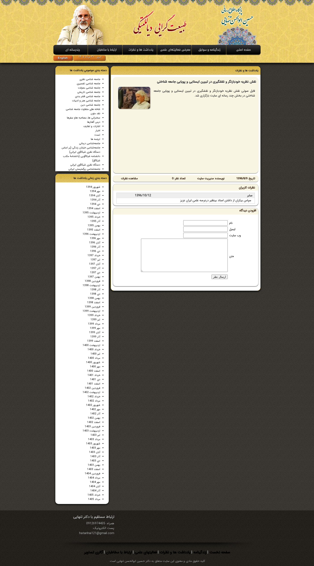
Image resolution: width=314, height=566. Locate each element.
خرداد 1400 (94, 349)
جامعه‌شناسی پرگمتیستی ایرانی (84, 169)
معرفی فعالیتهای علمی (175, 49)
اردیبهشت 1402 (91, 392)
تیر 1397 (95, 260)
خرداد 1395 (94, 217)
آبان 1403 (94, 452)
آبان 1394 (94, 196)
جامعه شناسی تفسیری (88, 83)
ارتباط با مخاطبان (107, 49)
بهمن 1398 (94, 298)
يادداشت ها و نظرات (141, 49)
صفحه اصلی (243, 49)
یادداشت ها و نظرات (174, 552)
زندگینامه (199, 552)
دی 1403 (95, 461)
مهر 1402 (95, 409)
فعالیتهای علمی (145, 552)
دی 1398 (95, 294)
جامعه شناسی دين (90, 105)
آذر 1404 (95, 491)
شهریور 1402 (93, 405)
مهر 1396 (95, 238)
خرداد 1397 (94, 255)
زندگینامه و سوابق (209, 49)
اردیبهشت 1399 (91, 311)
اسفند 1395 (93, 230)
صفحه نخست (219, 552)
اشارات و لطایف (91, 126)
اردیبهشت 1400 (91, 345)
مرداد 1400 (94, 358)
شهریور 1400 (93, 362)
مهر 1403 (95, 448)
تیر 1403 (95, 435)
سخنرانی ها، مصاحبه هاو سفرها (83, 118)
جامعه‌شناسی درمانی (89, 143)
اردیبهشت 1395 (91, 213)
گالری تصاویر (93, 552)
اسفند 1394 (93, 208)
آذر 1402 (95, 414)
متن (231, 256)
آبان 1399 (94, 332)
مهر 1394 (95, 191)
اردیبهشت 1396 (91, 234)
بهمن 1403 (94, 465)
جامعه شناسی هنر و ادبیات (86, 101)
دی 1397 (95, 272)
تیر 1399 (95, 320)
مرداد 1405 (94, 499)
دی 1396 (95, 251)
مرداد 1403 (94, 439)
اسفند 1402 (93, 422)
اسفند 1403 (93, 469)
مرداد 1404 (94, 478)
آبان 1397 (94, 264)
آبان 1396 (94, 243)
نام (231, 223)
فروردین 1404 (92, 473)
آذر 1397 (95, 268)
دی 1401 (95, 379)
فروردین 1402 (92, 388)
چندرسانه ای (72, 49)
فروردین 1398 (92, 281)
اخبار (97, 131)
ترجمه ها (95, 139)
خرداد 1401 (94, 375)
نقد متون (95, 113)
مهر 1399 (95, 328)
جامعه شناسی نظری (89, 79)
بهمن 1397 (94, 277)
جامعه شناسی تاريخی (88, 92)
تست (97, 135)
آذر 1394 (95, 200)
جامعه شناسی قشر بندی (87, 96)
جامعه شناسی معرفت (89, 88)
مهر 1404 (95, 482)
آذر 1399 (95, 337)
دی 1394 (95, 204)
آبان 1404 (94, 486)
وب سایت (235, 235)
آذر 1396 (95, 247)
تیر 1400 (95, 354)
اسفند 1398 (93, 302)
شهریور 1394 (93, 187)
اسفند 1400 (93, 371)
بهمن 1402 (94, 418)
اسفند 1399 (93, 341)
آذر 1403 (95, 456)
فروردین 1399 (92, 307)
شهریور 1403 (93, 444)
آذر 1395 (95, 221)
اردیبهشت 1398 (91, 285)
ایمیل (232, 229)
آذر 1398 (95, 290)
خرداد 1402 (94, 397)
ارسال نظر (219, 276)
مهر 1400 (95, 367)
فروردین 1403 (92, 426)
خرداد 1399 (94, 315)
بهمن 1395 (94, 225)
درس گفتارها (93, 122)
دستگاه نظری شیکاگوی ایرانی (85, 165)
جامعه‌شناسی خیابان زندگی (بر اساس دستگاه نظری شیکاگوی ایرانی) (81, 150)
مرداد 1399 (94, 324)
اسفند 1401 (93, 384)
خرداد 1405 (94, 495)
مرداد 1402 (94, 401)
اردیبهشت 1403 (91, 431)
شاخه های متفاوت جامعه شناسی (83, 109)
